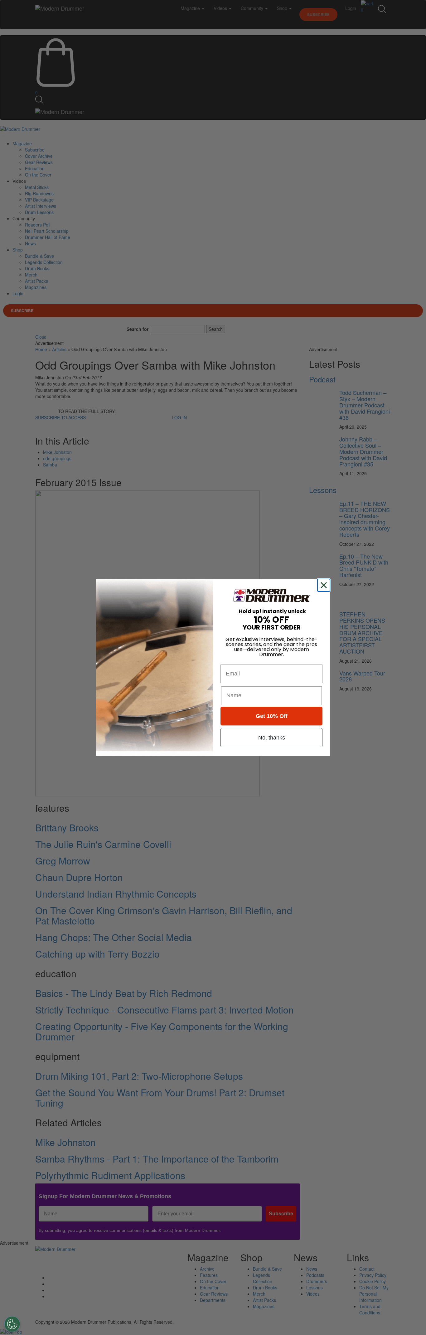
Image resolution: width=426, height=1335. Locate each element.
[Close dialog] (325, 585)
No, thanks (271, 738)
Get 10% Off (272, 716)
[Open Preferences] (12, 1324)
